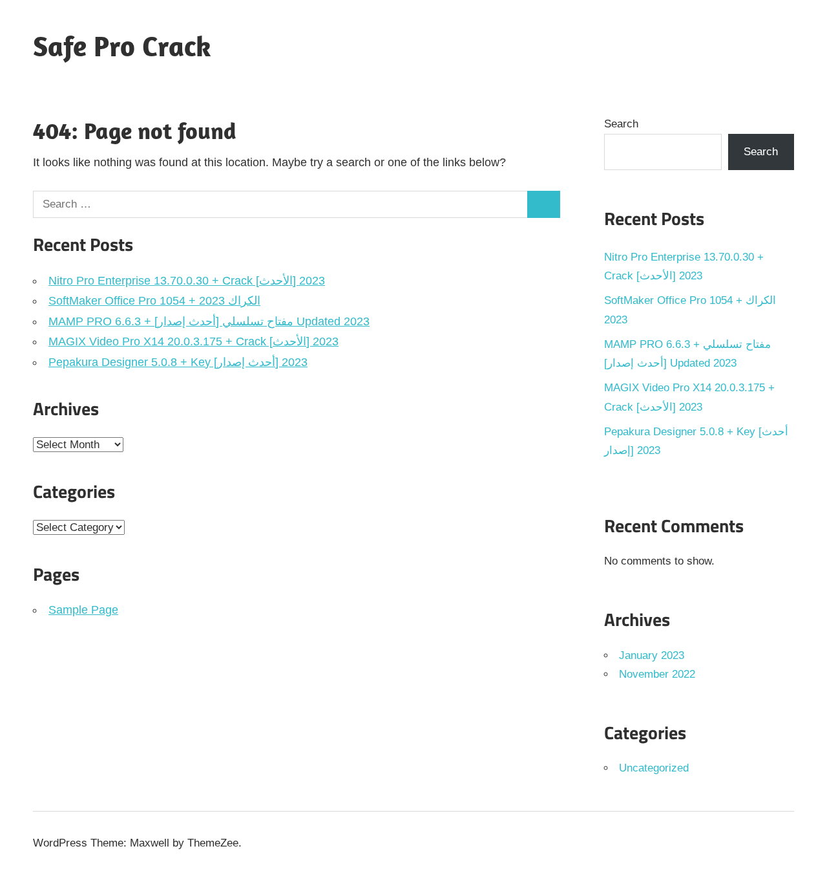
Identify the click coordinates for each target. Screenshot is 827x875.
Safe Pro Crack (122, 45)
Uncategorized (654, 768)
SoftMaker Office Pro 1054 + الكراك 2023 (154, 300)
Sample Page (83, 609)
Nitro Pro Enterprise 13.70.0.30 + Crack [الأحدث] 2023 (186, 280)
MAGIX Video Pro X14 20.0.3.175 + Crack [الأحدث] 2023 (193, 341)
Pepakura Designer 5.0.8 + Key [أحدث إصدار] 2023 (178, 362)
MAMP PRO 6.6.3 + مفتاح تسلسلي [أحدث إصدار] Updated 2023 (209, 321)
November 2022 (657, 674)
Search (621, 124)
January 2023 (651, 655)
